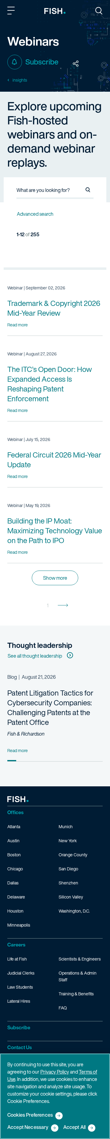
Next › (63, 605)
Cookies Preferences (30, 1115)
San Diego (68, 868)
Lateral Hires (18, 1001)
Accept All (74, 1127)
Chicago (15, 868)
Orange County (73, 854)
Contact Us (19, 1047)
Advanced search (35, 214)
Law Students (20, 987)
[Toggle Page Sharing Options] (76, 64)
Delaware (16, 897)
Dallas (13, 883)
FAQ (63, 1008)
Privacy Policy (54, 1071)
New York (68, 840)
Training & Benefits (76, 993)
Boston (14, 854)
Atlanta (13, 826)
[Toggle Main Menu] (11, 11)
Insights (20, 80)
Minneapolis (18, 925)
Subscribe (41, 61)
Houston (15, 911)
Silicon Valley (71, 897)
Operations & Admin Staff (78, 976)
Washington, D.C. (74, 911)
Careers (16, 944)
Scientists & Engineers (80, 959)
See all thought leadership (35, 656)
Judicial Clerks (21, 973)
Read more (17, 324)
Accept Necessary (28, 1127)
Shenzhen (68, 883)
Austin (13, 840)
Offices (15, 812)
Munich (66, 826)
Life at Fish (17, 959)
